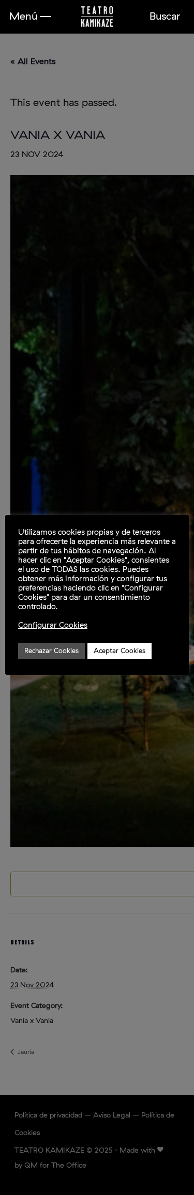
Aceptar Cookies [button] (119, 651)
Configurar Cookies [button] (52, 625)
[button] (30, 16)
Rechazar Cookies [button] (51, 651)
